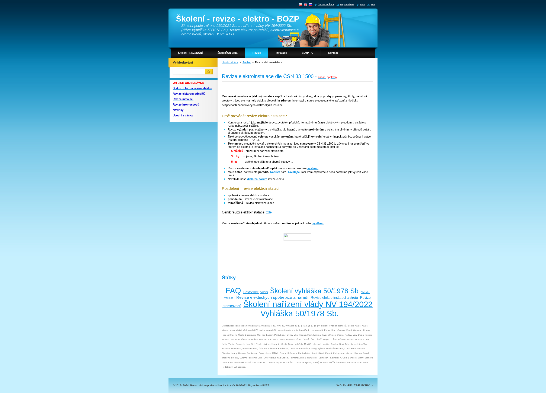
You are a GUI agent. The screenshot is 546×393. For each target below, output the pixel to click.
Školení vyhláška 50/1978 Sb (314, 291)
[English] (305, 4)
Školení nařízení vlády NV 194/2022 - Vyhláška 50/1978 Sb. (308, 309)
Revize (247, 62)
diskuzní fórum (257, 179)
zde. (269, 212)
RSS (362, 4)
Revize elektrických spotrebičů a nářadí (272, 297)
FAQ (233, 290)
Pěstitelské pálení (255, 292)
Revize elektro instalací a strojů (334, 297)
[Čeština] (300, 4)
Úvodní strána (230, 62)
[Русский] (310, 4)
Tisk (373, 4)
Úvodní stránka (326, 4)
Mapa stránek (347, 4)
